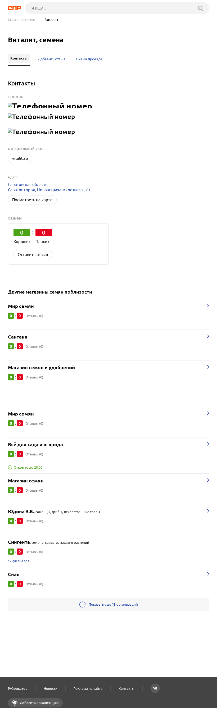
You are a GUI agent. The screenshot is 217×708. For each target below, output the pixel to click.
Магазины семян (21, 19)
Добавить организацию (39, 703)
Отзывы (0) (34, 316)
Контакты (126, 688)
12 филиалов (18, 561)
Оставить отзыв (33, 254)
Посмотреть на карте (32, 200)
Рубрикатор (18, 688)
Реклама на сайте (88, 688)
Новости (50, 688)
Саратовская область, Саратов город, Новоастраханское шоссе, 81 (49, 187)
